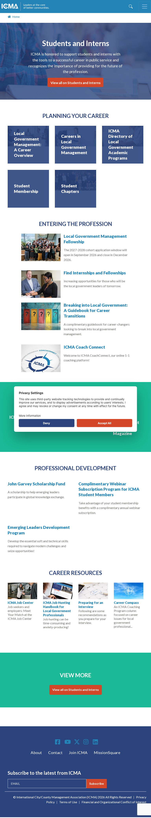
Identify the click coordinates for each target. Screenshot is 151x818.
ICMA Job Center (20, 602)
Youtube (67, 742)
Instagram (86, 742)
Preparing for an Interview (90, 605)
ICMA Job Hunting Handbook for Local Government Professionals (57, 609)
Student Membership (26, 188)
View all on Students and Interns (75, 83)
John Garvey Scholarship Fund (36, 483)
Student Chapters (70, 188)
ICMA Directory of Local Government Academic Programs (120, 144)
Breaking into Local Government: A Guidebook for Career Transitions (96, 310)
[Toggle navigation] (145, 6)
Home (16, 16)
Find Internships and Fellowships (95, 272)
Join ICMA (78, 752)
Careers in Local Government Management (74, 144)
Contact (55, 752)
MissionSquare (107, 752)
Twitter (77, 742)
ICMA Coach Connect (84, 347)
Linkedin (96, 742)
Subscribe (96, 783)
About (36, 752)
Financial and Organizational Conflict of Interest (114, 802)
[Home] (27, 6)
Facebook (58, 742)
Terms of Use (68, 802)
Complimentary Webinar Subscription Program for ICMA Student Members (108, 489)
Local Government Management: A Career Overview (27, 144)
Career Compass (126, 602)
